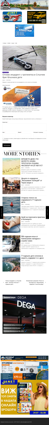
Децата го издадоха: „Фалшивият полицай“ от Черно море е (31, 180)
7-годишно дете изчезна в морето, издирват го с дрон (32, 257)
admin (3, 80)
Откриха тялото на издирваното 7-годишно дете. (31, 200)
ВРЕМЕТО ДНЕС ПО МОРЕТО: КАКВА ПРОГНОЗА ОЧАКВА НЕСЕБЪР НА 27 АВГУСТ (32, 162)
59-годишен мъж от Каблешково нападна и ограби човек (30, 238)
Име (3, 132)
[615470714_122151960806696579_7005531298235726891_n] (21, 86)
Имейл (20, 132)
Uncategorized (5, 72)
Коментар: (5, 122)
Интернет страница (38, 132)
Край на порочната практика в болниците (33, 218)
